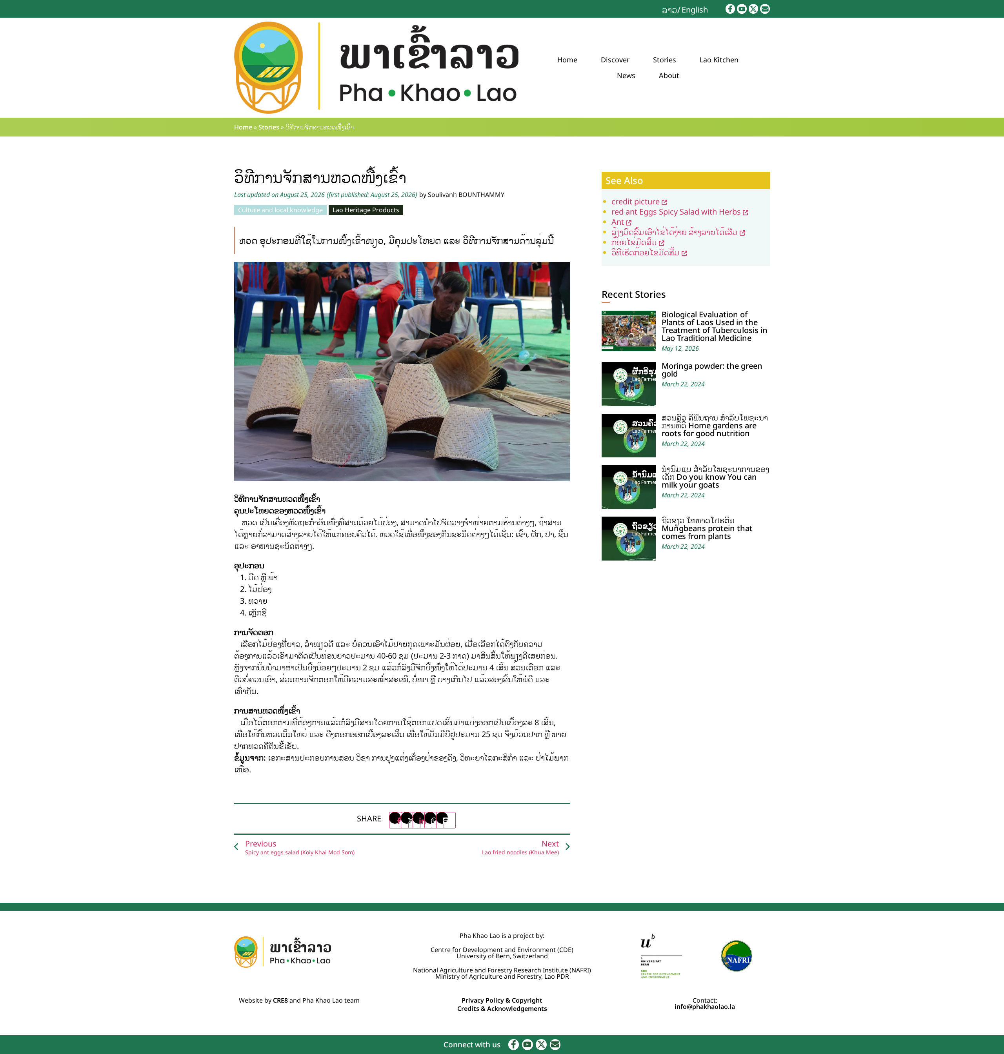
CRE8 (280, 1000)
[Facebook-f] (730, 9)
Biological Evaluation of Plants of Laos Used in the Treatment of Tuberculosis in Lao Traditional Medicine (715, 326)
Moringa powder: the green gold (712, 369)
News (626, 75)
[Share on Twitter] (410, 820)
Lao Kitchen (719, 59)
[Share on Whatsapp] (434, 820)
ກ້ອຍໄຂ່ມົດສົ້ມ (634, 242)
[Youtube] (742, 9)
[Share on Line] (446, 820)
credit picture (635, 201)
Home (567, 59)
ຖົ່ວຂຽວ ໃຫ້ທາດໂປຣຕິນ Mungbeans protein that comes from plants (707, 528)
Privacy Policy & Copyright (502, 1000)
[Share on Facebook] (399, 820)
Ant (617, 222)
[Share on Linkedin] (422, 820)
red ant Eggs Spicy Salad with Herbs (676, 211)
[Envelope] (765, 9)
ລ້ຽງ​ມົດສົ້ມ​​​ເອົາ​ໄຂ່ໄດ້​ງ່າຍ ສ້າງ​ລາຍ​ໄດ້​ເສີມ (674, 232)
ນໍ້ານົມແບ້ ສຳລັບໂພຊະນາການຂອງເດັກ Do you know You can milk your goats (715, 477)
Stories (664, 59)
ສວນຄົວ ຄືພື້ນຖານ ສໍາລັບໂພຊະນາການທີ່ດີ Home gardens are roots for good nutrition (715, 425)
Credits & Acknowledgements (502, 1008)
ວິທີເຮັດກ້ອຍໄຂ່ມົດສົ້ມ (645, 252)
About (669, 75)
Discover (615, 59)
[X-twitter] (753, 9)
